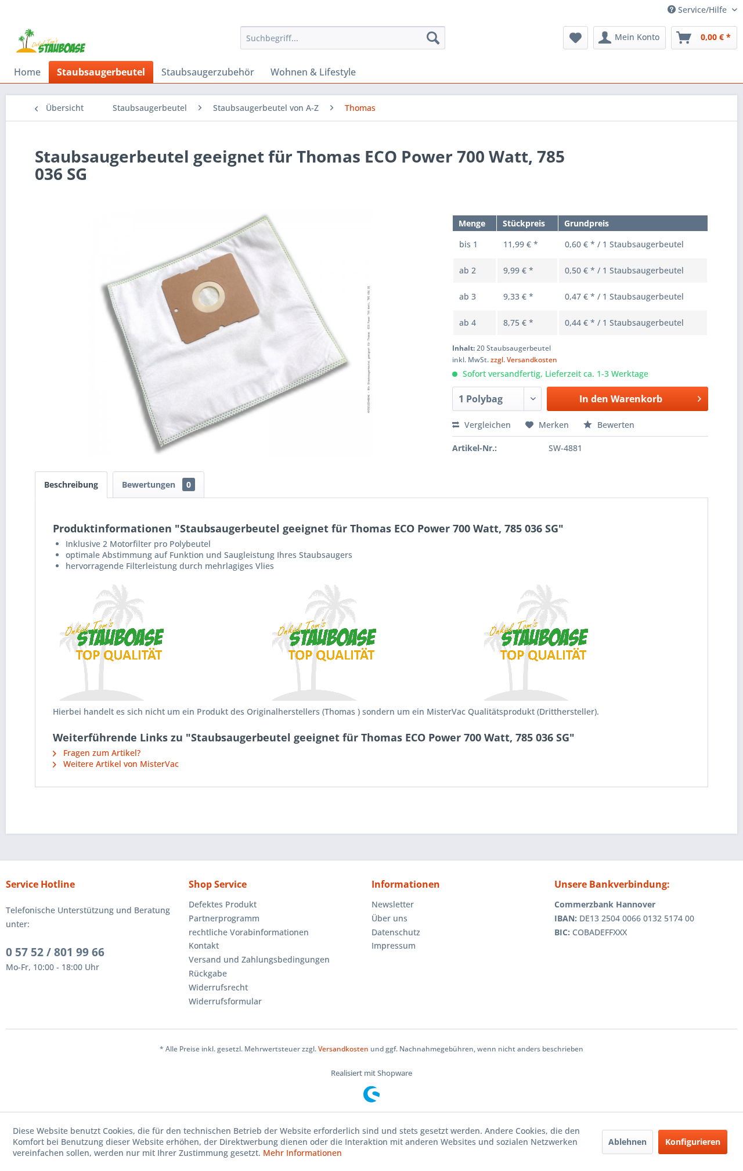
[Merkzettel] (575, 37)
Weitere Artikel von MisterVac (120, 763)
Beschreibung (71, 484)
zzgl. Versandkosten (523, 360)
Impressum (394, 945)
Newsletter (393, 904)
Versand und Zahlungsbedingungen (259, 959)
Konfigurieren (692, 1141)
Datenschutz (396, 932)
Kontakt (204, 945)
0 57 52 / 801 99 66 (55, 952)
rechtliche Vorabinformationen (249, 932)
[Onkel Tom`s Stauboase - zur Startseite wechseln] (51, 40)
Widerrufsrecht (218, 987)
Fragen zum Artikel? (100, 752)
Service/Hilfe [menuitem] (702, 9)
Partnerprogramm (224, 918)
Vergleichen (486, 424)
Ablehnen (627, 1141)
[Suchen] (433, 37)
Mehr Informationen (302, 1152)
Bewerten (614, 424)
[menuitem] (342, 37)
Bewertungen (156, 484)
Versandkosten (343, 1049)
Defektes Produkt (223, 904)
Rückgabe (208, 973)
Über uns (389, 918)
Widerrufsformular (225, 1001)
